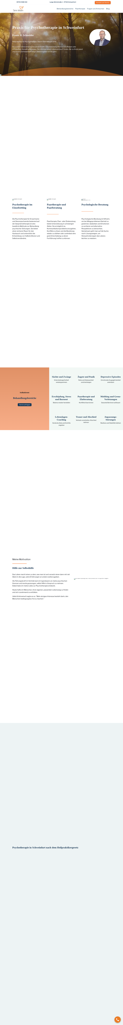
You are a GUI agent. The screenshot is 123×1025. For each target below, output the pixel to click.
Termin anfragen (24, 405)
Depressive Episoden (111, 377)
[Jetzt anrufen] (117, 1019)
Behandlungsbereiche (65, 9)
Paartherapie (80, 9)
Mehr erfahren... (35, 950)
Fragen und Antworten (95, 9)
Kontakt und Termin (102, 2)
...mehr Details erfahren (23, 880)
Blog (108, 9)
